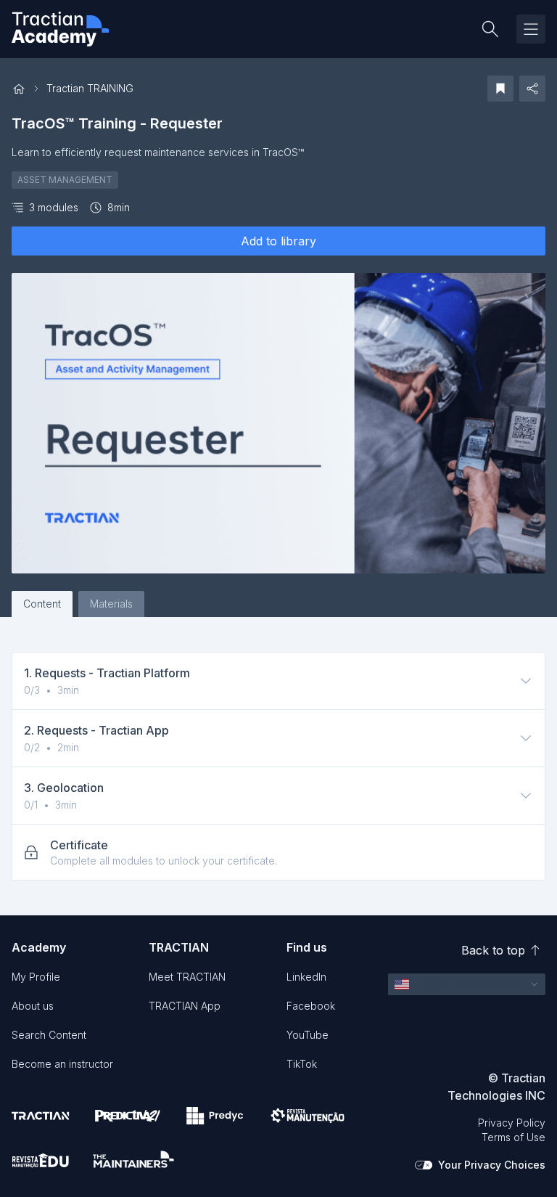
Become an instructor (62, 1064)
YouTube (307, 1035)
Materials (111, 603)
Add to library (278, 241)
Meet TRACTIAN (187, 977)
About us (33, 1006)
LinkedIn (306, 977)
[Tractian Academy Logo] (60, 29)
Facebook (310, 1006)
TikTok (301, 1064)
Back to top (493, 950)
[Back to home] (19, 89)
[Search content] (490, 29)
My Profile (36, 977)
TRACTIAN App (184, 1006)
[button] (466, 984)
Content (42, 603)
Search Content (49, 1035)
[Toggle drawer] (530, 29)
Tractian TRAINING (89, 88)
